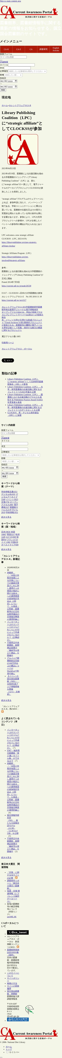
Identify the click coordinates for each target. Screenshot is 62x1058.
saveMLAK (11, 917)
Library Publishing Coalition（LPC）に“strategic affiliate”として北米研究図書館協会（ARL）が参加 (25, 381)
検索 (3, 90)
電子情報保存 (32, 310)
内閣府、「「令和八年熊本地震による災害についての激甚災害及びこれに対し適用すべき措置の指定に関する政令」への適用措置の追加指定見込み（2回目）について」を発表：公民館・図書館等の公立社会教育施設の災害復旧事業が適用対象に (13, 596)
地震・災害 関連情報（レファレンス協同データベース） (13, 896)
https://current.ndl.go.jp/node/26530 (16, 286)
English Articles (56, 49)
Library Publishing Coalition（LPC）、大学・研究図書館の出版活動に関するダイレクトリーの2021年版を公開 (25, 389)
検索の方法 (12, 983)
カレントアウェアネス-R (13, 307)
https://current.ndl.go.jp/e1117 (14, 300)
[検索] (1, 60)
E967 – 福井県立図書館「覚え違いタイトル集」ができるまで (13, 755)
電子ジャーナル (19, 310)
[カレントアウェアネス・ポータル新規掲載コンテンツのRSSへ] (18, 947)
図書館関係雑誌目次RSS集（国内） (13, 952)
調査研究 (44, 49)
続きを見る (6, 517)
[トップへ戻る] (1, 1057)
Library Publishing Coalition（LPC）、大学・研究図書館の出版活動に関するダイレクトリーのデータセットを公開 (25, 407)
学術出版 (8, 310)
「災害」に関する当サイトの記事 (13, 875)
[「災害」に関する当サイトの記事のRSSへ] (16, 878)
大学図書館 (29, 307)
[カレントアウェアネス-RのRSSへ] (2, 712)
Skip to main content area (10, 1)
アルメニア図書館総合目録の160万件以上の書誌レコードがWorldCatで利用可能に (13, 666)
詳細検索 (4, 62)
